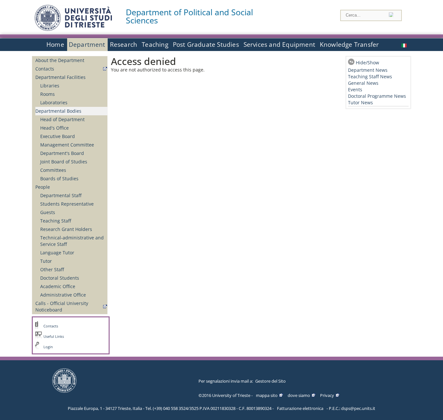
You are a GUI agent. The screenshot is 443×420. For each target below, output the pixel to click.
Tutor (46, 261)
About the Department (59, 60)
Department (87, 44)
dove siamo (299, 395)
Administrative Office (63, 295)
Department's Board (62, 153)
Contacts (44, 69)
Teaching (155, 44)
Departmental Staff (60, 195)
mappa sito (267, 395)
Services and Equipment (279, 44)
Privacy (327, 395)
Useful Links (53, 336)
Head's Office (54, 128)
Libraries (49, 86)
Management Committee (67, 145)
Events (355, 89)
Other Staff (52, 269)
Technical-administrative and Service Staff (72, 241)
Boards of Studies (59, 178)
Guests (47, 212)
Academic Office (57, 286)
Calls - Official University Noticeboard (61, 306)
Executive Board (57, 136)
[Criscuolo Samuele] (404, 44)
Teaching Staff (55, 221)
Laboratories (53, 102)
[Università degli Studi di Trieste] (73, 29)
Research (124, 44)
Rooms (47, 94)
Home (55, 44)
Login (48, 347)
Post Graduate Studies (206, 44)
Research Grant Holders (66, 229)
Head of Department (62, 119)
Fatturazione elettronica (300, 408)
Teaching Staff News (370, 76)
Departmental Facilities (60, 77)
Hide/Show (367, 62)
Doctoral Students (59, 278)
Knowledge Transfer (349, 44)
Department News (368, 70)
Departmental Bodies (58, 111)
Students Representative (67, 204)
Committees (53, 170)
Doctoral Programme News (377, 96)
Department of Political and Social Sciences (189, 16)
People (42, 187)
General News (363, 83)
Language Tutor (57, 252)
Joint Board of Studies (63, 162)
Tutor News (360, 102)
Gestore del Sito (270, 381)
